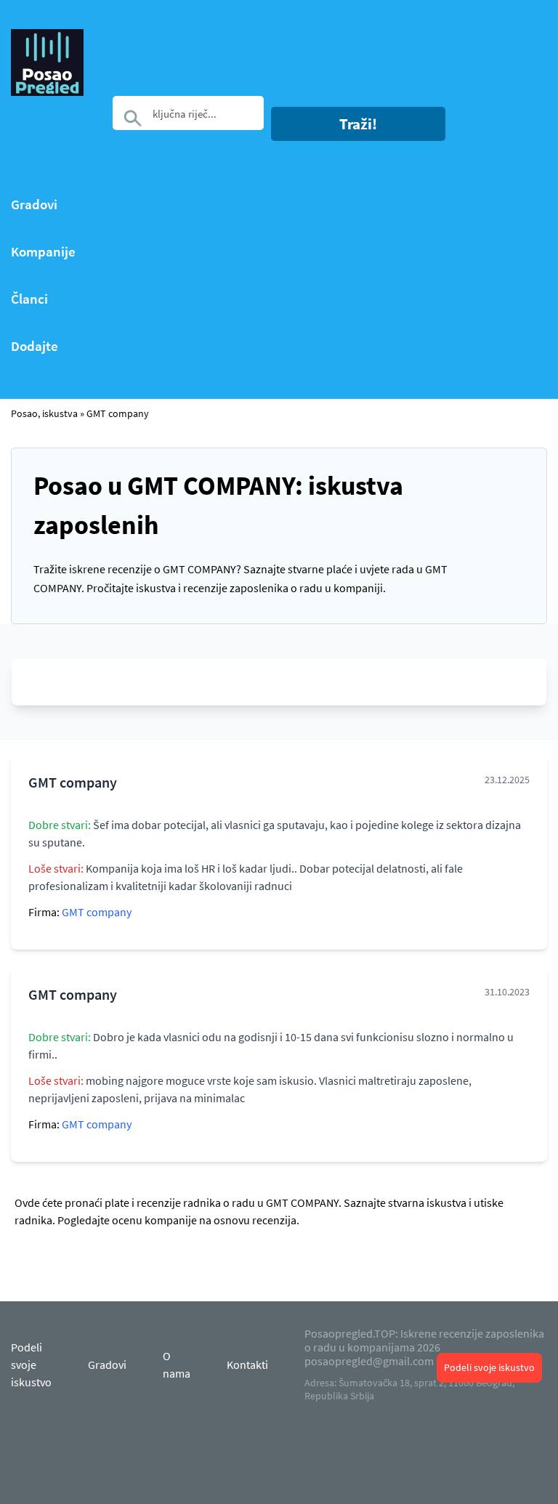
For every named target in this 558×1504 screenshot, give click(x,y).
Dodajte (34, 346)
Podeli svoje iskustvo (489, 1367)
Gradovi (34, 204)
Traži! (358, 124)
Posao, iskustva (44, 413)
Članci (29, 299)
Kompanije (43, 251)
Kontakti (247, 1364)
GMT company (117, 413)
